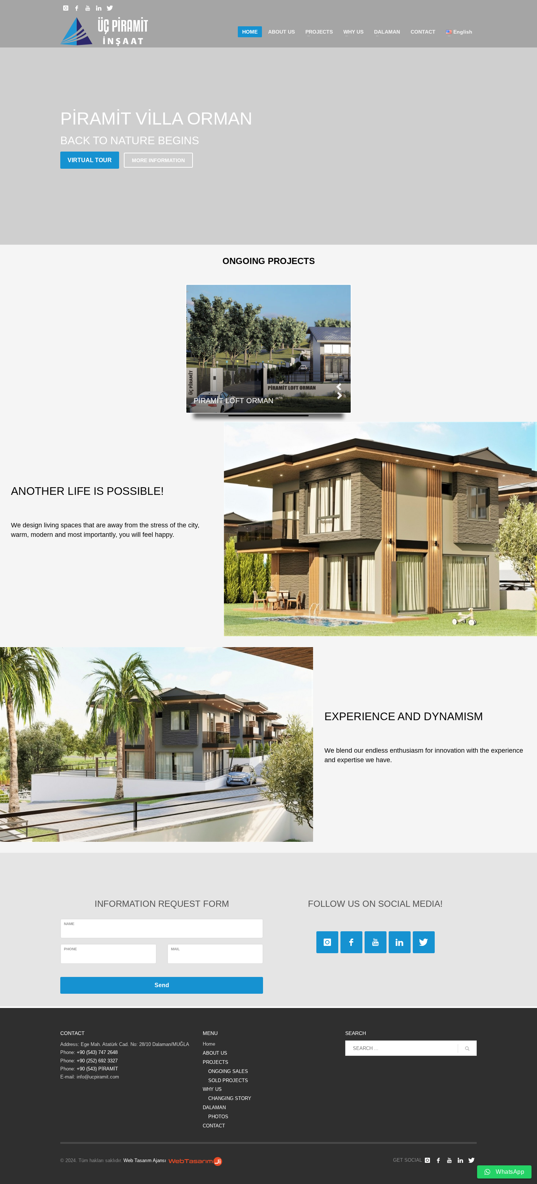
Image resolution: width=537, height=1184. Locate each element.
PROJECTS (215, 1062)
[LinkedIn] (460, 1160)
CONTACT (214, 1125)
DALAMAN (214, 1107)
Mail (175, 949)
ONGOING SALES (228, 1071)
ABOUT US (215, 1053)
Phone (70, 949)
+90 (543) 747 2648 (97, 1052)
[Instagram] (65, 8)
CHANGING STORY (229, 1098)
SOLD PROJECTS (228, 1080)
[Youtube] (87, 8)
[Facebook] (76, 8)
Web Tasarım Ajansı (144, 1160)
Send (162, 985)
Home (209, 1044)
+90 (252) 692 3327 (96, 1060)
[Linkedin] (98, 8)
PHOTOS (218, 1116)
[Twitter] (109, 8)
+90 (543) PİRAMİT (97, 1069)
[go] (467, 1048)
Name (69, 924)
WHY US (212, 1089)
